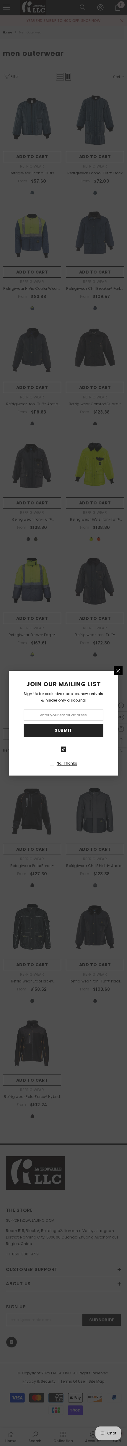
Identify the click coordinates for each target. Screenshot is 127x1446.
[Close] (118, 670)
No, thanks (67, 763)
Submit (63, 730)
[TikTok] (63, 749)
